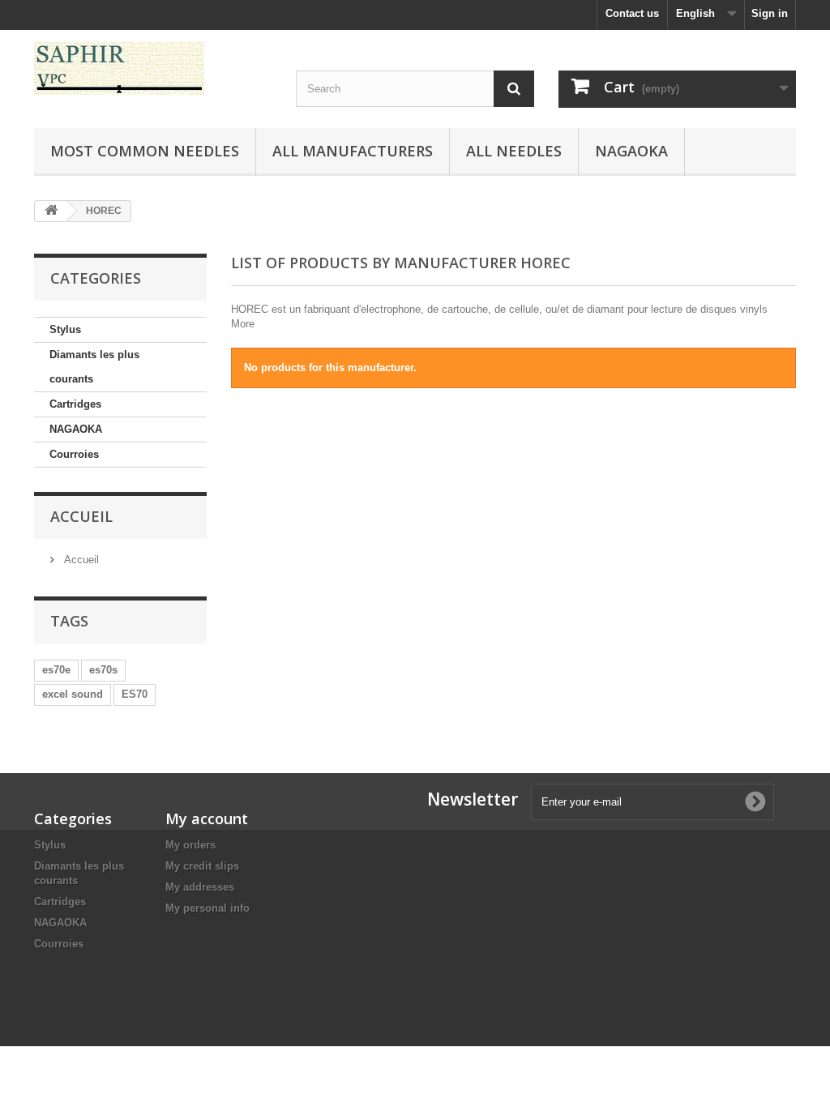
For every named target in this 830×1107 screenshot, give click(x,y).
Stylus (65, 329)
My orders (190, 845)
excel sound (72, 694)
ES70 (135, 694)
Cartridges (75, 404)
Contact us (632, 13)
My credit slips (202, 866)
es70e (56, 670)
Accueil (81, 516)
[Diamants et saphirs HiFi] (153, 68)
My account (206, 818)
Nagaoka (631, 150)
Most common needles (144, 150)
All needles (514, 150)
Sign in (769, 13)
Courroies (74, 454)
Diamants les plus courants (94, 366)
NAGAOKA (75, 429)
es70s (103, 670)
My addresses (199, 887)
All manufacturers (352, 150)
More (243, 324)
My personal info (207, 908)
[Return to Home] (51, 211)
